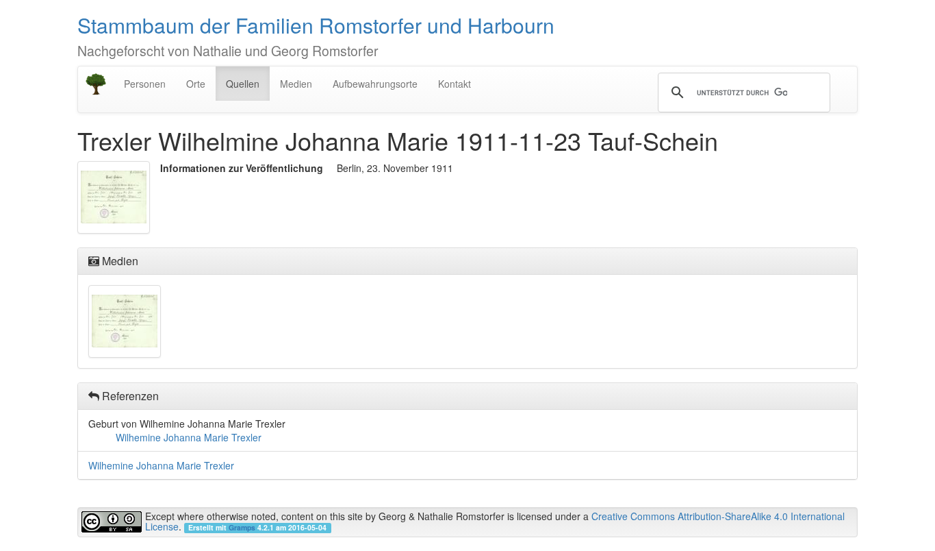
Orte (195, 83)
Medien (296, 83)
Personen (145, 83)
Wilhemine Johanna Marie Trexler (188, 437)
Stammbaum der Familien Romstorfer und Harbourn (315, 25)
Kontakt (454, 83)
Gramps (242, 527)
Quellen (242, 83)
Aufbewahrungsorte (375, 83)
